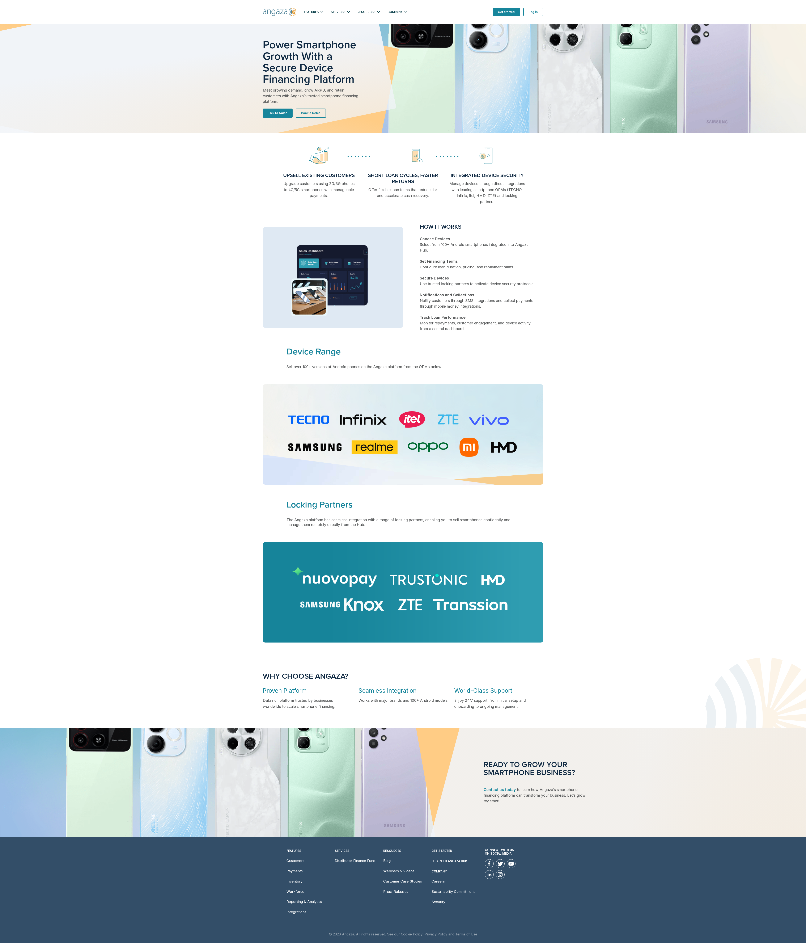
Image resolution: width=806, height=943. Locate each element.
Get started (506, 12)
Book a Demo (311, 113)
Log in (533, 12)
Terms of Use (466, 934)
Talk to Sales (277, 113)
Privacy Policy (436, 934)
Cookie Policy (412, 934)
